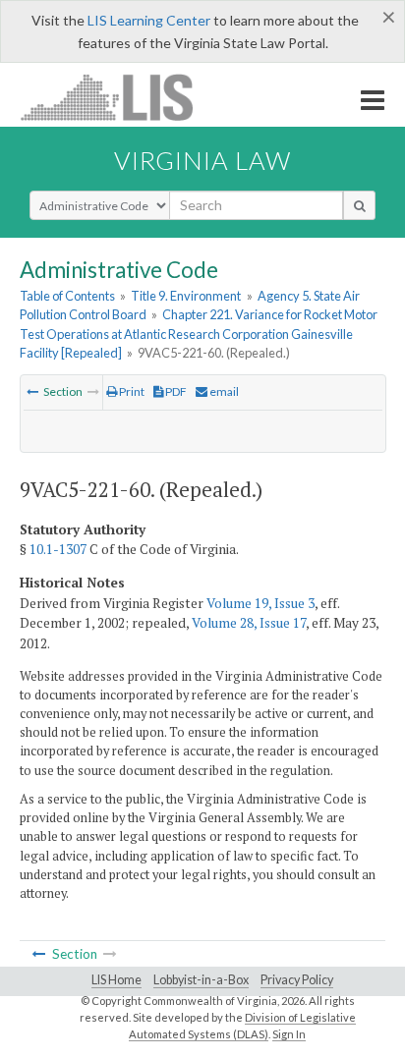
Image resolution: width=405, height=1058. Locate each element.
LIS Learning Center (148, 20)
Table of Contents (67, 296)
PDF (175, 391)
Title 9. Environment (186, 296)
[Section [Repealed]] (32, 391)
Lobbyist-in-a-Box (201, 980)
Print (131, 391)
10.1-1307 (58, 549)
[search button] (359, 205)
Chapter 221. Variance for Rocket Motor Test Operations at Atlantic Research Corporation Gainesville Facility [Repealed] (198, 333)
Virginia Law (202, 160)
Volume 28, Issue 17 (249, 623)
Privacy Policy (296, 980)
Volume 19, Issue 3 (260, 603)
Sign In (289, 1034)
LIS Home (116, 980)
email (223, 391)
